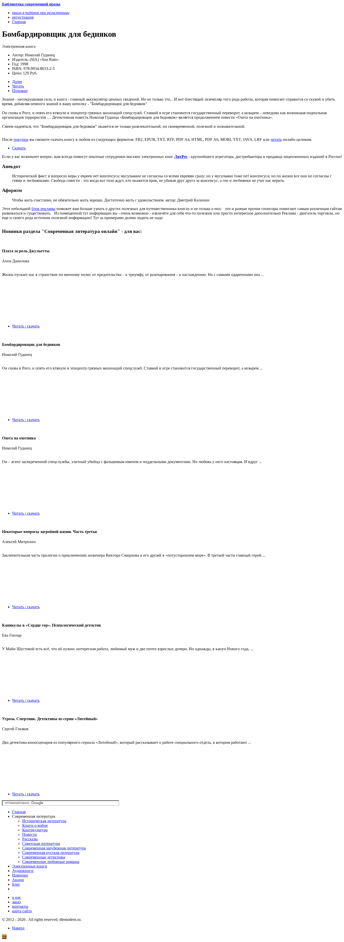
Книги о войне (35, 825)
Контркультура (35, 830)
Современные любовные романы (50, 861)
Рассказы (30, 839)
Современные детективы (43, 857)
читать (276, 139)
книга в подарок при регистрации (40, 13)
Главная (19, 812)
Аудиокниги (22, 871)
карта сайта (22, 911)
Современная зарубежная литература (54, 848)
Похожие (20, 91)
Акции (18, 880)
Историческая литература (44, 821)
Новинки (20, 875)
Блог (16, 884)
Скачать (19, 148)
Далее (17, 81)
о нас (16, 897)
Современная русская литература (50, 852)
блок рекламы (43, 209)
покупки (21, 139)
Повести (29, 834)
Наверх (18, 928)
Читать (18, 86)
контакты (20, 906)
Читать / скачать (26, 326)
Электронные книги (29, 866)
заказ (16, 902)
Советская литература (41, 843)
